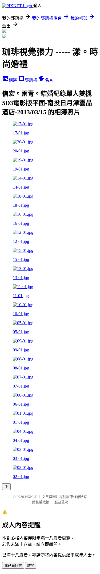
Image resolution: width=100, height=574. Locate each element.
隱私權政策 (40, 502)
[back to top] (6, 486)
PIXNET (31, 497)
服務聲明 (61, 502)
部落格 (31, 80)
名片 (49, 80)
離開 (30, 566)
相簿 (13, 80)
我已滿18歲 (13, 566)
